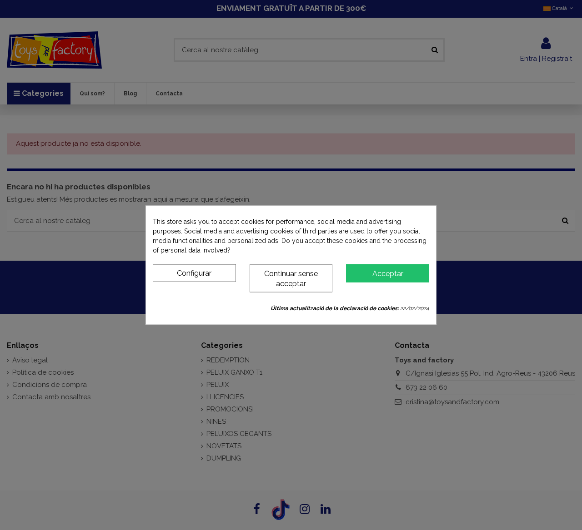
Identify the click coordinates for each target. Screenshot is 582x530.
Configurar (194, 272)
